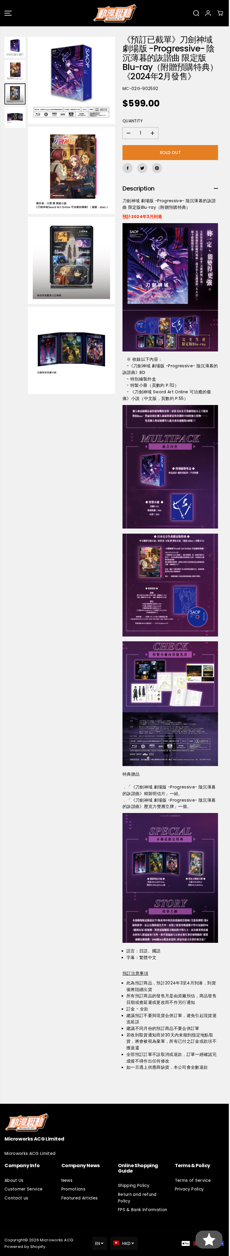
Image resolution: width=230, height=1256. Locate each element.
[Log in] (208, 13)
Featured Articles (79, 1198)
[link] (115, 1122)
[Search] (196, 13)
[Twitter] (142, 168)
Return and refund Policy (137, 1198)
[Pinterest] (157, 168)
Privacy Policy (189, 1189)
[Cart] (220, 13)
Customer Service (23, 1189)
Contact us (16, 1198)
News (66, 1180)
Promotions (73, 1189)
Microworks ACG (56, 1240)
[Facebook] (127, 168)
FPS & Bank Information (142, 1210)
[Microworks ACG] (115, 13)
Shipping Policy (133, 1185)
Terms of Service (193, 1180)
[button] (8, 13)
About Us (14, 1180)
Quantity (132, 121)
